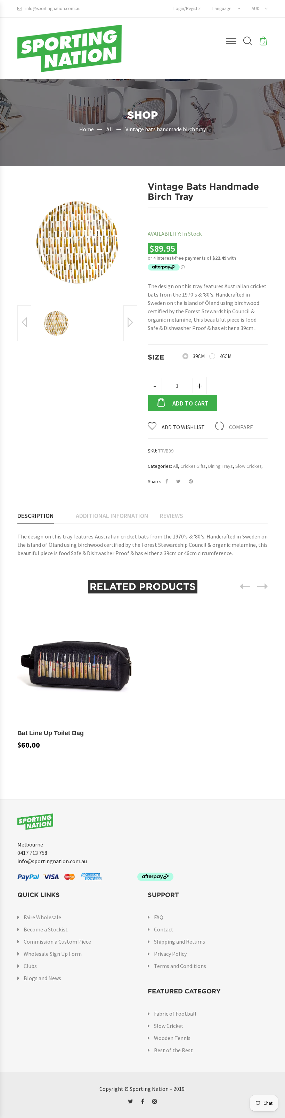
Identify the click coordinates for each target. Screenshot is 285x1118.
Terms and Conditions (180, 965)
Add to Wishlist (183, 427)
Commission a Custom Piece (57, 941)
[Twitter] (130, 1101)
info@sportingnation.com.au (53, 8)
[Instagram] (154, 1101)
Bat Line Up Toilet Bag (50, 733)
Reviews (171, 516)
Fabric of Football (175, 1013)
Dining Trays (220, 466)
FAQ (158, 917)
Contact (163, 929)
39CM (199, 356)
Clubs (30, 965)
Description (35, 516)
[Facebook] (142, 1101)
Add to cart (190, 403)
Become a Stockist (46, 929)
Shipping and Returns (179, 941)
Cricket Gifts (193, 466)
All (109, 129)
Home (86, 129)
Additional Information (112, 516)
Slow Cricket (248, 466)
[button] (226, 8)
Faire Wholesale (42, 917)
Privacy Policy (170, 953)
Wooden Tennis (172, 1037)
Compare (241, 427)
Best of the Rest (173, 1050)
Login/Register (187, 8)
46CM (225, 356)
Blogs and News (42, 978)
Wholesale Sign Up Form (53, 953)
